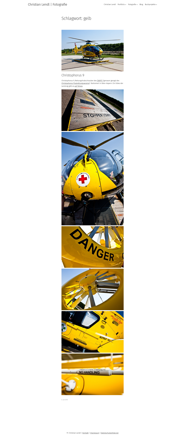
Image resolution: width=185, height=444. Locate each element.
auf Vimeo (78, 86)
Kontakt (85, 433)
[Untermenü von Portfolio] (125, 4)
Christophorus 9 (72, 75)
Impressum (94, 433)
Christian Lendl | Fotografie (47, 4)
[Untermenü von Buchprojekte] (156, 4)
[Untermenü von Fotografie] (137, 4)
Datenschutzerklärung (109, 433)
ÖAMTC (100, 80)
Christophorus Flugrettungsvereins (75, 83)
